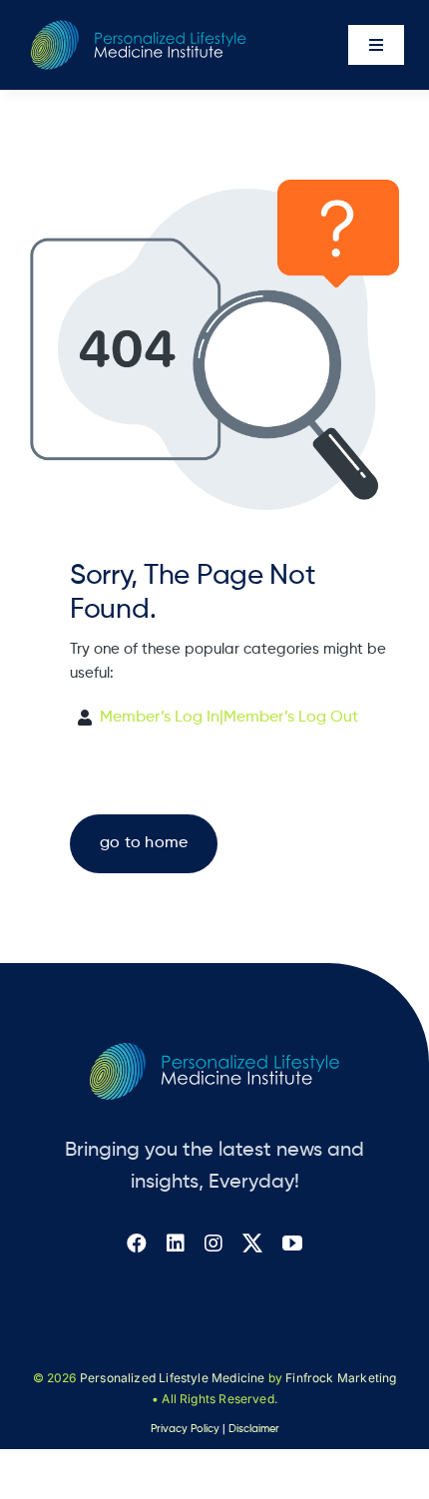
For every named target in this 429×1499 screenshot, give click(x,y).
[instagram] (213, 1243)
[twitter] (252, 1243)
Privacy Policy (185, 1428)
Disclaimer (253, 1428)
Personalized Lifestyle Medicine (172, 1377)
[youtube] (292, 1243)
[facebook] (137, 1243)
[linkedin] (176, 1243)
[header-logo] (214, 1050)
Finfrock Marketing (340, 1377)
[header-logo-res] (138, 27)
